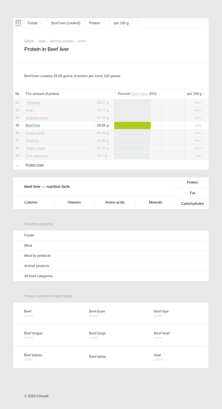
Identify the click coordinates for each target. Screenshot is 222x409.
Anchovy (32, 140)
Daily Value (140, 94)
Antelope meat (37, 118)
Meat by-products (37, 255)
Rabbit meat (35, 133)
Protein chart (35, 165)
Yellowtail (33, 102)
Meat (28, 245)
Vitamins (74, 202)
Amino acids (114, 202)
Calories (30, 202)
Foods (29, 235)
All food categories (38, 276)
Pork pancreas (37, 156)
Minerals (155, 202)
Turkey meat (35, 148)
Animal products (36, 266)
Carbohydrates (192, 203)
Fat (192, 193)
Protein (192, 182)
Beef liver (33, 125)
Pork (29, 110)
